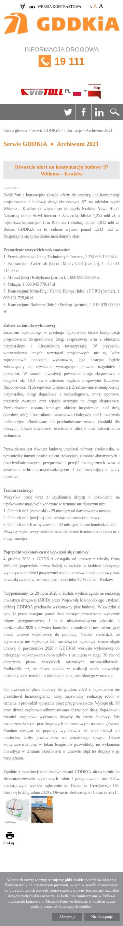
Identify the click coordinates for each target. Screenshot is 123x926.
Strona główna (15, 130)
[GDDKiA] (61, 27)
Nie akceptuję (102, 917)
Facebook (83, 112)
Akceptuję (67, 917)
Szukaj (115, 112)
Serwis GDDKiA (45, 130)
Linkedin (99, 112)
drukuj (8, 843)
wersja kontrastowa (59, 6)
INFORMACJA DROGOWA (62, 56)
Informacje (73, 130)
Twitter (68, 112)
